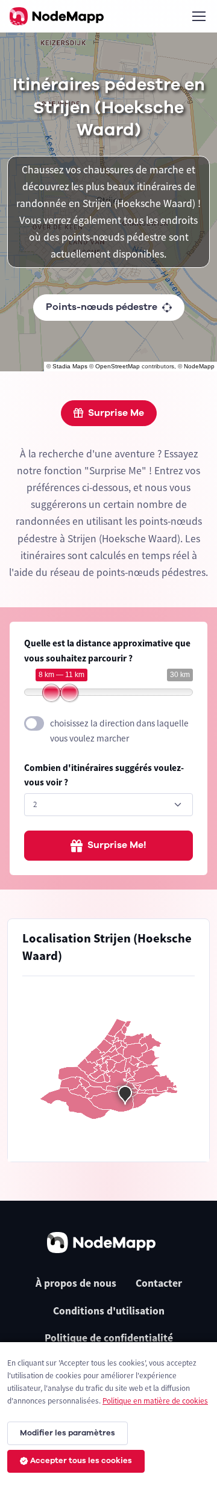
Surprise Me (116, 412)
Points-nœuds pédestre (101, 307)
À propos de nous (76, 1283)
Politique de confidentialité (109, 1338)
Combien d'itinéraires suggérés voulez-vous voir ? (104, 775)
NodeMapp (199, 366)
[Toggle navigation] (198, 16)
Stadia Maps (69, 366)
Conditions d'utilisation (109, 1310)
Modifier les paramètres (67, 1433)
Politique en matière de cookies (155, 1401)
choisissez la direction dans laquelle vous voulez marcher (119, 730)
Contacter (159, 1283)
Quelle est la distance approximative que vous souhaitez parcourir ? (107, 650)
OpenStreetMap (117, 366)
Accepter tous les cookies (81, 1460)
